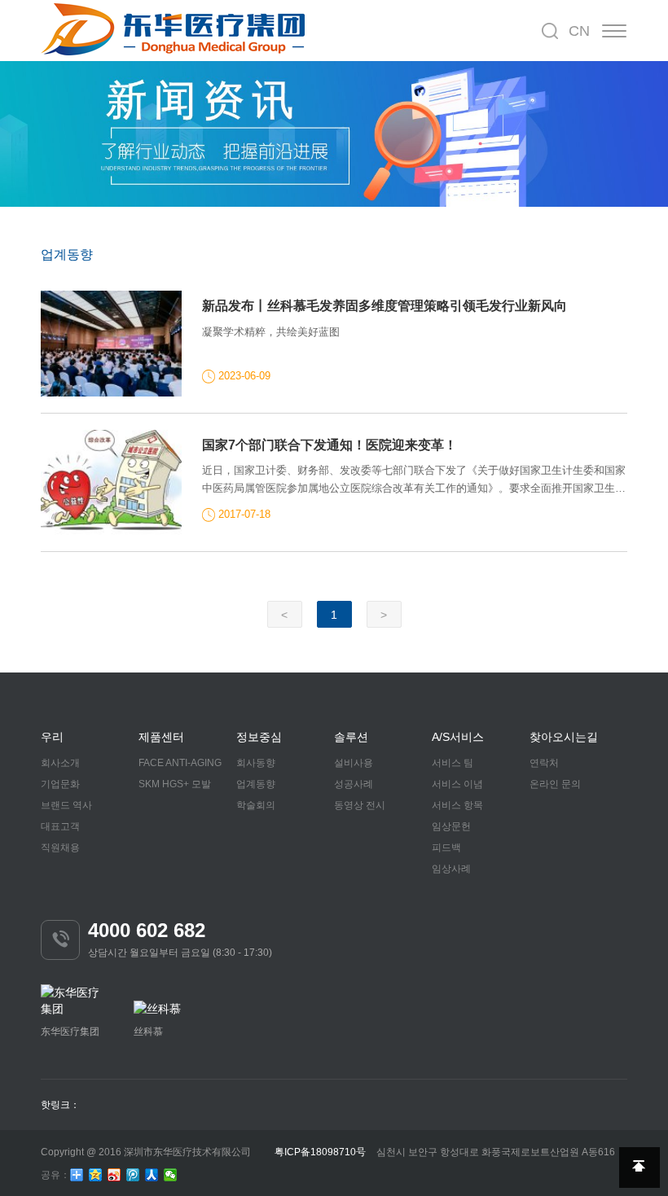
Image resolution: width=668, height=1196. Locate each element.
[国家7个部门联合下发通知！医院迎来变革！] (111, 483)
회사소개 (60, 763)
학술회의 (255, 805)
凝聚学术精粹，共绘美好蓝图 (271, 332)
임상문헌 (451, 826)
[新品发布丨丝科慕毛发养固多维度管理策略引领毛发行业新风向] (111, 343)
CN (579, 31)
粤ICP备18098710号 (320, 1152)
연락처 (544, 763)
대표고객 (60, 826)
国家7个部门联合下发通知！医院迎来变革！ (329, 445)
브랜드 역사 (66, 805)
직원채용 (60, 847)
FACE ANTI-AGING (180, 763)
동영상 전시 (359, 805)
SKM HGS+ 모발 (174, 784)
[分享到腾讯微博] (133, 1174)
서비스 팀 (452, 763)
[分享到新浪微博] (114, 1174)
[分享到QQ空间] (96, 1174)
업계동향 (255, 784)
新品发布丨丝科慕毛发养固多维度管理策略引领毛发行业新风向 (384, 306)
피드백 (446, 847)
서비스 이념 (457, 784)
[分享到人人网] (152, 1174)
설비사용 (353, 763)
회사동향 (255, 763)
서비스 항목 (457, 805)
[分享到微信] (171, 1174)
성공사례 (353, 784)
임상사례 (451, 868)
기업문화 (60, 784)
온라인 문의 (555, 784)
